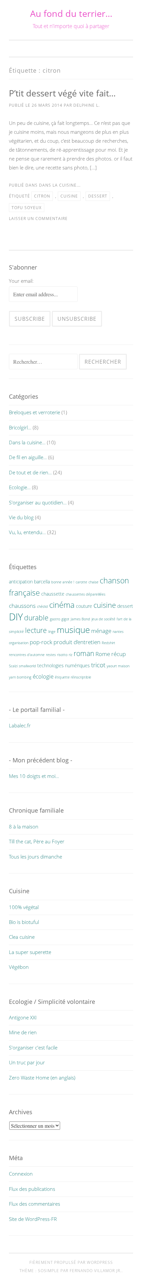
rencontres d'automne (27, 654)
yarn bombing (20, 677)
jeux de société (103, 619)
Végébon (19, 967)
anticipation (21, 581)
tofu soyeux (27, 207)
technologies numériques (63, 665)
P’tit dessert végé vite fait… (62, 93)
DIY (16, 616)
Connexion (21, 1173)
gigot (65, 619)
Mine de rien (23, 1032)
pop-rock (41, 642)
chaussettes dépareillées (85, 594)
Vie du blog (21, 517)
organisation (18, 643)
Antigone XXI (23, 1017)
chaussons (22, 605)
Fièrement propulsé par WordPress (71, 1262)
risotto (62, 654)
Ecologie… (20, 487)
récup (118, 654)
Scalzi (13, 666)
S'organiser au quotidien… (38, 502)
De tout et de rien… (30, 472)
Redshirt (108, 643)
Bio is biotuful (24, 922)
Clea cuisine (22, 937)
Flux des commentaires (34, 1203)
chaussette (52, 594)
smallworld (27, 666)
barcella (42, 581)
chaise (93, 582)
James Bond (80, 619)
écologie (43, 676)
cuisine (69, 196)
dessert (97, 196)
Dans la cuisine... (60, 185)
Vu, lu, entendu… (27, 532)
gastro (55, 619)
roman (84, 653)
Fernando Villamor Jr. (96, 1270)
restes (51, 654)
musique (73, 629)
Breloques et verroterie (34, 412)
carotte (81, 582)
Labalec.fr (20, 725)
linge (51, 631)
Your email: (21, 280)
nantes (118, 631)
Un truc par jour (27, 1062)
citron (42, 196)
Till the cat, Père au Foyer (36, 841)
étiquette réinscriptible (73, 677)
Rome (102, 654)
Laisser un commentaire (38, 218)
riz (70, 654)
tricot (98, 665)
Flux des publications (32, 1189)
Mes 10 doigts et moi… (34, 776)
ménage (101, 631)
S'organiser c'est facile (33, 1047)
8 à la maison (23, 826)
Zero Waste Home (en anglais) (42, 1077)
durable (36, 617)
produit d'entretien (76, 642)
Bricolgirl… (20, 427)
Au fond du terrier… (71, 13)
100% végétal (24, 907)
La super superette (30, 952)
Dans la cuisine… (27, 442)
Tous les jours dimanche (35, 856)
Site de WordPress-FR (33, 1219)
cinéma (62, 604)
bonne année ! (62, 582)
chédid (42, 606)
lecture (36, 630)
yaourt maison (118, 666)
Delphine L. (86, 105)
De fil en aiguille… (28, 457)
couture (84, 606)
